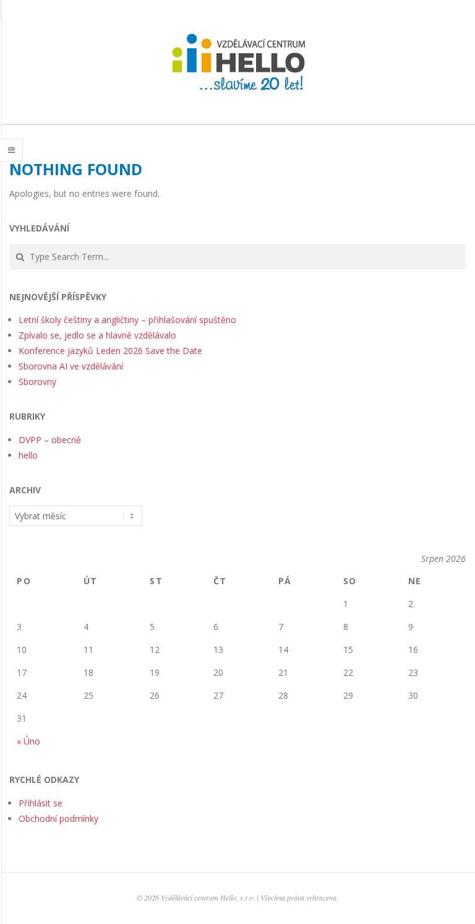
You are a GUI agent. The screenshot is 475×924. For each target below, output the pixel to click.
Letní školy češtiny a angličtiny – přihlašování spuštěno (127, 320)
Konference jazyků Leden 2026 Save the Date (110, 350)
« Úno (28, 741)
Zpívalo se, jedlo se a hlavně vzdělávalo (97, 335)
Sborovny (37, 381)
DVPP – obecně (50, 440)
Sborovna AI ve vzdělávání (71, 366)
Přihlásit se (40, 803)
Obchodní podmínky (58, 818)
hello (28, 455)
